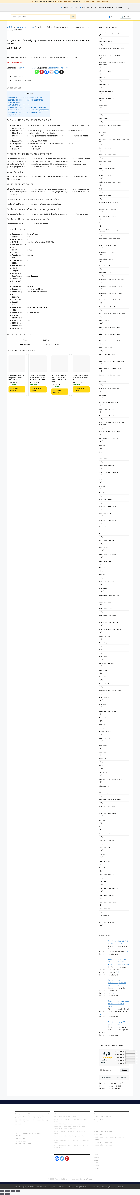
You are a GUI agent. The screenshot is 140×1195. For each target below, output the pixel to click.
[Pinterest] (41, 72)
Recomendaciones (21, 1141)
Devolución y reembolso (103, 1142)
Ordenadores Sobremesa (108, 616)
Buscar (125, 1070)
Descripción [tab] (18, 76)
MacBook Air (103, 534)
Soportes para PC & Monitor (110, 800)
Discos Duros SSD (105, 348)
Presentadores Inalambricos (110, 690)
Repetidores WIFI (105, 738)
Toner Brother (104, 861)
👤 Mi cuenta (113, 17)
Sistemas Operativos (107, 793)
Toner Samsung (104, 909)
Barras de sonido (105, 148)
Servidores (103, 772)
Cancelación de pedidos (103, 1145)
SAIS (101, 766)
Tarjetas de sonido (106, 840)
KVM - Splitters (105, 500)
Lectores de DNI (105, 513)
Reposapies (103, 745)
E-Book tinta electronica (109, 389)
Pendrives (103, 656)
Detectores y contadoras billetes (112, 313)
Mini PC (102, 575)
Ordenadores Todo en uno (108, 622)
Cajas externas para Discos (110, 182)
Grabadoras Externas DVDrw (109, 431)
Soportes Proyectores (107, 813)
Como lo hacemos (21, 1138)
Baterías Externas (106, 162)
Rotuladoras (103, 752)
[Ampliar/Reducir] (2, 1191)
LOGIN (120, 1186)
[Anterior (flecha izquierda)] (2, 1194)
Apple (96, 1155)
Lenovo (96, 1160)
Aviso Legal (98, 1134)
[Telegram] (56, 72)
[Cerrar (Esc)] (18, 1191)
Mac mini (102, 527)
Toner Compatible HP (107, 875)
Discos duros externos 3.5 (109, 341)
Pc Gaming (103, 643)
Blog (74, 7)
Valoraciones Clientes (23, 1144)
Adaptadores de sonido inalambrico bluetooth (112, 63)
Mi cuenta (119, 7)
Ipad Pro (102, 493)
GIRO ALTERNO (14, 102)
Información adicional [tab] (22, 80)
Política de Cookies (62, 1186)
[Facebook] (46, 72)
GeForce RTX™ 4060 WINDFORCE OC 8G (25, 97)
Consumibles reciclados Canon (110, 286)
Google (96, 1168)
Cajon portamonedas (106, 189)
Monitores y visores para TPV (110, 595)
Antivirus (103, 112)
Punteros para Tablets (108, 711)
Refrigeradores (105, 731)
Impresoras (103, 459)
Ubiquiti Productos (106, 922)
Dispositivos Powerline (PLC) (110, 368)
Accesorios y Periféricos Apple (111, 48)
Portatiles (103, 677)
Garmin (96, 1165)
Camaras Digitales (106, 196)
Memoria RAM (103, 547)
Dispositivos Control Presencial (112, 361)
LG (94, 1171)
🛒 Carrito (125, 17)
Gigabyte (65, 68)
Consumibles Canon (106, 259)
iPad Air (102, 486)
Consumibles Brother (107, 252)
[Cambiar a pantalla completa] (7, 1191)
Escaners (102, 395)
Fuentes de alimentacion (108, 402)
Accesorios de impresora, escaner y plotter (113, 34)
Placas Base (103, 670)
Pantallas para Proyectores (110, 629)
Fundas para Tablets (107, 416)
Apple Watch (103, 119)
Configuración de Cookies (86, 1186)
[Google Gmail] (51, 72)
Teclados (102, 854)
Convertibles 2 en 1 (107, 307)
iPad (101, 479)
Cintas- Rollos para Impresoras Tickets (111, 231)
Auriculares (103, 132)
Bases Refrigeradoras (107, 155)
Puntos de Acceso (105, 718)
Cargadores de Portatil (108, 216)
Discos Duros (104, 320)
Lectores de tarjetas (107, 520)
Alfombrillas (104, 85)
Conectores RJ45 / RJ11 (108, 245)
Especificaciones (16, 115)
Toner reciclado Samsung (108, 902)
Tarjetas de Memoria (107, 834)
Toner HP (102, 881)
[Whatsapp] (37, 72)
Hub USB (102, 445)
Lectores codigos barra (108, 506)
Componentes (53, 68)
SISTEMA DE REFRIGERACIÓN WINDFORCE (25, 100)
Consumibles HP (105, 273)
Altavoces (103, 105)
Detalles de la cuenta (102, 1116)
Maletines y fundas (106, 540)
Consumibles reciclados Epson (110, 293)
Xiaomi (96, 1163)
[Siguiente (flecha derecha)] (7, 1194)
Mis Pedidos (98, 1119)
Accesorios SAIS (105, 42)
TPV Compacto (104, 916)
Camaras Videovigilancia (108, 202)
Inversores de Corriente (108, 472)
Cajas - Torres (105, 175)
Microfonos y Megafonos (108, 554)
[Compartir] (13, 1191)
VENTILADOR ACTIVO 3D (18, 105)
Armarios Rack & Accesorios (110, 125)
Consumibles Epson (106, 266)
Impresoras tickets (106, 466)
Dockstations (104, 382)
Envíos (96, 1140)
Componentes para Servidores (110, 239)
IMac (101, 452)
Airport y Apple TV (106, 71)
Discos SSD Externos (107, 354)
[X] (61, 72)
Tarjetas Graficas (25, 27)
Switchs (102, 820)
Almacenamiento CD (106, 91)
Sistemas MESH (104, 786)
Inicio (10, 27)
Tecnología (106, 1186)
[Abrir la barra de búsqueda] (128, 7)
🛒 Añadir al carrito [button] (15, 389)
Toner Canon (103, 868)
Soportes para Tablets (108, 806)
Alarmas (102, 78)
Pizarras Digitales (106, 663)
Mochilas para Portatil (108, 581)
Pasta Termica (104, 636)
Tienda (64, 7)
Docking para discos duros (109, 375)
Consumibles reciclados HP (109, 300)
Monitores (103, 588)
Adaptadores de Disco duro (109, 55)
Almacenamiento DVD (106, 98)
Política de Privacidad (39, 1186)
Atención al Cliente (104, 7)
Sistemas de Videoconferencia (110, 779)
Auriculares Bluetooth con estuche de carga (114, 140)
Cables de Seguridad (107, 168)
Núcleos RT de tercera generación (24, 112)
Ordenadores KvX (105, 609)
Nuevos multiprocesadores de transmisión (28, 107)
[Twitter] (62, 1158)
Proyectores (103, 704)
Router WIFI (103, 759)
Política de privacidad (103, 1132)
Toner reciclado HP (106, 895)
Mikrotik (102, 568)
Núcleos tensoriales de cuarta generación (28, 110)
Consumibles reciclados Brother (111, 279)
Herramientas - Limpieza (108, 438)
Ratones (102, 725)
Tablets (102, 827)
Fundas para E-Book (106, 409)
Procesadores (104, 697)
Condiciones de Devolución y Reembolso (109, 1137)
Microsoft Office (105, 561)
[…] (126, 951)
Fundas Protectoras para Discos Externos (111, 424)
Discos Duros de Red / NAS (109, 327)
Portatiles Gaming (106, 684)
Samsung (97, 1157)
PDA (100, 650)
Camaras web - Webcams (108, 209)
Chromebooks (103, 223)
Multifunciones (105, 602)
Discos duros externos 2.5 (109, 334)
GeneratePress (86, 1179)
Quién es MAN (86, 7)
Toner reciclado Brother (108, 888)
